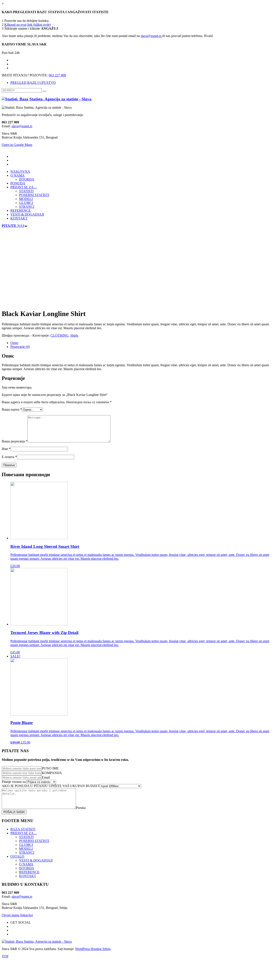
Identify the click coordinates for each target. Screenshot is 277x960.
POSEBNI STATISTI (34, 841)
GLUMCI (26, 845)
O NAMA (26, 864)
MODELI (26, 848)
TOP (5, 956)
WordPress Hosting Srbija (92, 949)
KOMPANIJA (52, 773)
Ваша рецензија (14, 441)
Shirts (74, 335)
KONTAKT (27, 876)
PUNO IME (50, 768)
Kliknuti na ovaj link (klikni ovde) (27, 24)
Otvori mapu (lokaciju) (17, 915)
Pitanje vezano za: (14, 782)
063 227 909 (57, 75)
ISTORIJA (26, 868)
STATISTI (26, 837)
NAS (13, 225)
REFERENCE (29, 872)
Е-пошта (9, 457)
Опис (14, 343)
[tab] (142, 343)
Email (46, 777)
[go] (44, 91)
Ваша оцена (12, 409)
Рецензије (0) (20, 347)
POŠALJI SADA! (14, 812)
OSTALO (17, 856)
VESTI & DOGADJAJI (36, 860)
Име (6, 449)
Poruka (81, 808)
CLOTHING (59, 335)
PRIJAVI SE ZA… (23, 833)
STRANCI (26, 852)
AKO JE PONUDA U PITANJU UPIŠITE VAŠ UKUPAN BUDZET (51, 786)
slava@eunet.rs (151, 36)
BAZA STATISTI (22, 829)
